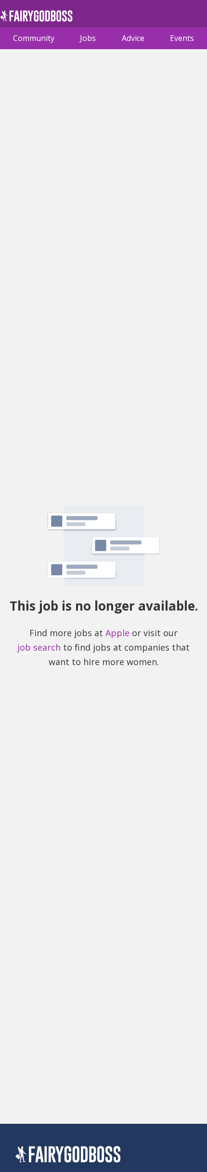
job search (39, 647)
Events (182, 38)
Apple (117, 633)
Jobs (88, 38)
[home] (36, 18)
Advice (133, 38)
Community (33, 38)
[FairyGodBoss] (67, 1156)
